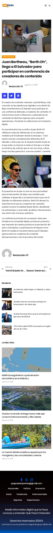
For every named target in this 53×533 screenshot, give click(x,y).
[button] (49, 5)
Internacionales (39, 494)
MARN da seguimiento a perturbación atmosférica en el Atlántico (20, 377)
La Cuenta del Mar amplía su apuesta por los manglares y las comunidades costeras (24, 454)
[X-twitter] (26, 479)
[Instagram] (31, 479)
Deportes (18, 500)
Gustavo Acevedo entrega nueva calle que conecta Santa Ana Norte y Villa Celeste (23, 415)
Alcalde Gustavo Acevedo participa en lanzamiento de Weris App (30, 303)
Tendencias (21, 494)
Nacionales (13, 488)
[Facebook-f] (21, 479)
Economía (40, 488)
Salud (8, 494)
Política (27, 488)
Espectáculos (8, 57)
